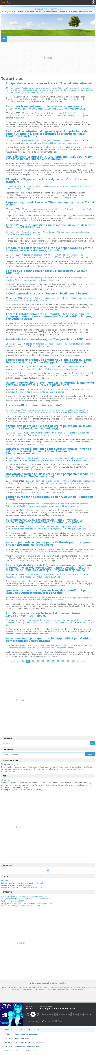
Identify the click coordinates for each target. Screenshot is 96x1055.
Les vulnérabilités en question (77, 257)
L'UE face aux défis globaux (68, 344)
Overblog (62, 983)
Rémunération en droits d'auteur (21, 990)
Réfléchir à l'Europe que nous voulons (34, 506)
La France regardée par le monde (48, 599)
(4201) (24, 896)
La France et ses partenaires (19, 599)
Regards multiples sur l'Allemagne (40, 344)
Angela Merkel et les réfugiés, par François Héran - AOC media (49, 339)
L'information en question (70, 88)
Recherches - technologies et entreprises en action (43, 460)
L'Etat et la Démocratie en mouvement (60, 143)
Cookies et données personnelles (57, 990)
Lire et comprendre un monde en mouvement (71, 389)
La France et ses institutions (35, 140)
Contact (70, 987)
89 (68, 661)
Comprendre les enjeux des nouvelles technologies (47, 323)
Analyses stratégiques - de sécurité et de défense (40, 257)
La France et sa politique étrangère (76, 597)
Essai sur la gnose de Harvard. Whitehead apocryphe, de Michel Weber (50, 203)
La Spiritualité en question (74, 209)
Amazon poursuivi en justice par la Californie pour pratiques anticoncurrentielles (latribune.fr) (48, 543)
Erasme (4, 880)
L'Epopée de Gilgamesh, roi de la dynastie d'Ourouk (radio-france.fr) (46, 180)
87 (58, 661)
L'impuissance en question (47, 577)
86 (53, 661)
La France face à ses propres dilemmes (40, 88)
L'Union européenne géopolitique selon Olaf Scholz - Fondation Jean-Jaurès (49, 498)
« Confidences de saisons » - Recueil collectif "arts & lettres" (47, 293)
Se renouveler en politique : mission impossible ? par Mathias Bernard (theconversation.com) (48, 639)
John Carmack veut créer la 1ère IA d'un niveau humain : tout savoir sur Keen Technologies (48, 614)
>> (83, 661)
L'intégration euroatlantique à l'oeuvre (40, 366)
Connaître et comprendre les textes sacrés (41, 209)
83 (38, 661)
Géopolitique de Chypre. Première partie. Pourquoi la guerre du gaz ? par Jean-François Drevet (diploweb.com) (50, 384)
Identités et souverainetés (70, 366)
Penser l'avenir (49, 232)
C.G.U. (91, 987)
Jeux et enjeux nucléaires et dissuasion (42, 481)
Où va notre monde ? (67, 232)
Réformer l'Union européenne (66, 506)
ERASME (18, 789)
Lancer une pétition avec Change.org (17, 885)
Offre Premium (39, 990)
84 (43, 661)
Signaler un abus (81, 987)
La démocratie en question (45, 90)
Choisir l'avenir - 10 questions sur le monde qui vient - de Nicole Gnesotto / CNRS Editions (50, 226)
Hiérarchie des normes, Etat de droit (66, 140)
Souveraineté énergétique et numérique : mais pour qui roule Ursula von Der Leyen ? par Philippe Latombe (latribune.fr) (49, 361)
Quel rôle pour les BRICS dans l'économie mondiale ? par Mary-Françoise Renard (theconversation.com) (49, 158)
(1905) (13, 901)
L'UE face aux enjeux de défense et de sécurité (46, 574)
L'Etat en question (60, 277)
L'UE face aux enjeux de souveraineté (51, 115)
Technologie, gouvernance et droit (41, 549)
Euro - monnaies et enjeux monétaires (68, 165)
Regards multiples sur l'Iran (35, 255)
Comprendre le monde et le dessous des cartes (37, 280)
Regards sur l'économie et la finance (33, 165)
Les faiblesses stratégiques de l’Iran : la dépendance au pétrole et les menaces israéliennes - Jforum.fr (49, 249)
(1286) (27, 903)
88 (63, 661)
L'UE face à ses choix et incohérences (62, 369)
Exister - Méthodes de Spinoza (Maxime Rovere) (22, 883)
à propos (61, 1021)
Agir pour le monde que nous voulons (70, 529)
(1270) (21, 905)
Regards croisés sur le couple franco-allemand (43, 113)
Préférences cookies (77, 990)
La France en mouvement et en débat (42, 526)
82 (33, 661)
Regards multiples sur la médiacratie (35, 92)
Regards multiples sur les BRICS (39, 163)
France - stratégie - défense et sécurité (42, 597)
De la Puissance (26, 577)
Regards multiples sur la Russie (31, 483)
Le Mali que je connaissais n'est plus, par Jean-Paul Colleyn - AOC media (47, 272)
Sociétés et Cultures (33, 186)
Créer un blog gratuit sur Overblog (44, 987)
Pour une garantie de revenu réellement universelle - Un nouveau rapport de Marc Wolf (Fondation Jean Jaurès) (45, 521)
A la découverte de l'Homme (57, 186)
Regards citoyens (48, 9)
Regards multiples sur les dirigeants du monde (68, 483)
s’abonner (34, 1021)
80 (23, 661)
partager (48, 1021)
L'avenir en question (32, 232)
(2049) (26, 898)
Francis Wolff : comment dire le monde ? (34, 405)
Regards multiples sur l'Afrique (36, 277)
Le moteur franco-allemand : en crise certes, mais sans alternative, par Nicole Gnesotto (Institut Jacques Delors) (45, 107)
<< (13, 661)
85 (48, 661)
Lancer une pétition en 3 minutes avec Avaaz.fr (21, 887)
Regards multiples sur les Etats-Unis (32, 551)
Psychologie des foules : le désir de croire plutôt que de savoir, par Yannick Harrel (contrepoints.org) (49, 427)
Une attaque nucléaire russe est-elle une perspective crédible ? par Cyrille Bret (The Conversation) (49, 475)
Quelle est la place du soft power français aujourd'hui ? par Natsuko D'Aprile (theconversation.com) (47, 591)
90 (73, 661)
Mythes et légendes (25, 188)
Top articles (62, 987)
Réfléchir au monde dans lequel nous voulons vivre (50, 325)
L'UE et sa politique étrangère (41, 346)
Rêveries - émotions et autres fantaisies (29, 300)
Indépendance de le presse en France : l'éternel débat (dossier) (49, 83)
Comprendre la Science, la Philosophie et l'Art (67, 412)
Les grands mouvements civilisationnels (36, 211)
